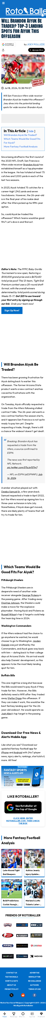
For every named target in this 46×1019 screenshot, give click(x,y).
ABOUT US (11, 985)
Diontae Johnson (10, 602)
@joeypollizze (37, 50)
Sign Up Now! (11, 310)
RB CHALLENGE (34, 981)
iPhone (5, 752)
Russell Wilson (8, 614)
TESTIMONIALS (11, 977)
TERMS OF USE (34, 989)
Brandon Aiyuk (31, 164)
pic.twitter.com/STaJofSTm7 (22, 467)
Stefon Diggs (15, 698)
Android (18, 752)
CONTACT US (11, 973)
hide (31, 131)
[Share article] (3, 50)
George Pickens (30, 595)
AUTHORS (34, 985)
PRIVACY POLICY (11, 989)
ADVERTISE (34, 973)
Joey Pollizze (36, 44)
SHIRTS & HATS (11, 981)
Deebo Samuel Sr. (11, 491)
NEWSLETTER (34, 977)
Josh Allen (6, 713)
